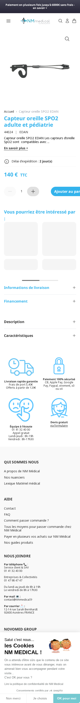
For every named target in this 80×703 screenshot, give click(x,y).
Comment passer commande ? (26, 520)
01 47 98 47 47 (13, 580)
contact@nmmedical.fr (18, 599)
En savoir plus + (16, 148)
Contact (10, 508)
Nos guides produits (18, 542)
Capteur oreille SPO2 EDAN (38, 112)
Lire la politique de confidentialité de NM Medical (33, 684)
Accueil (9, 112)
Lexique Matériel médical (22, 483)
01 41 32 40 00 (13, 571)
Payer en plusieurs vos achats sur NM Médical (37, 536)
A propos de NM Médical (22, 471)
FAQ (7, 514)
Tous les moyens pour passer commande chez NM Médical (37, 529)
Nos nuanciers (14, 477)
